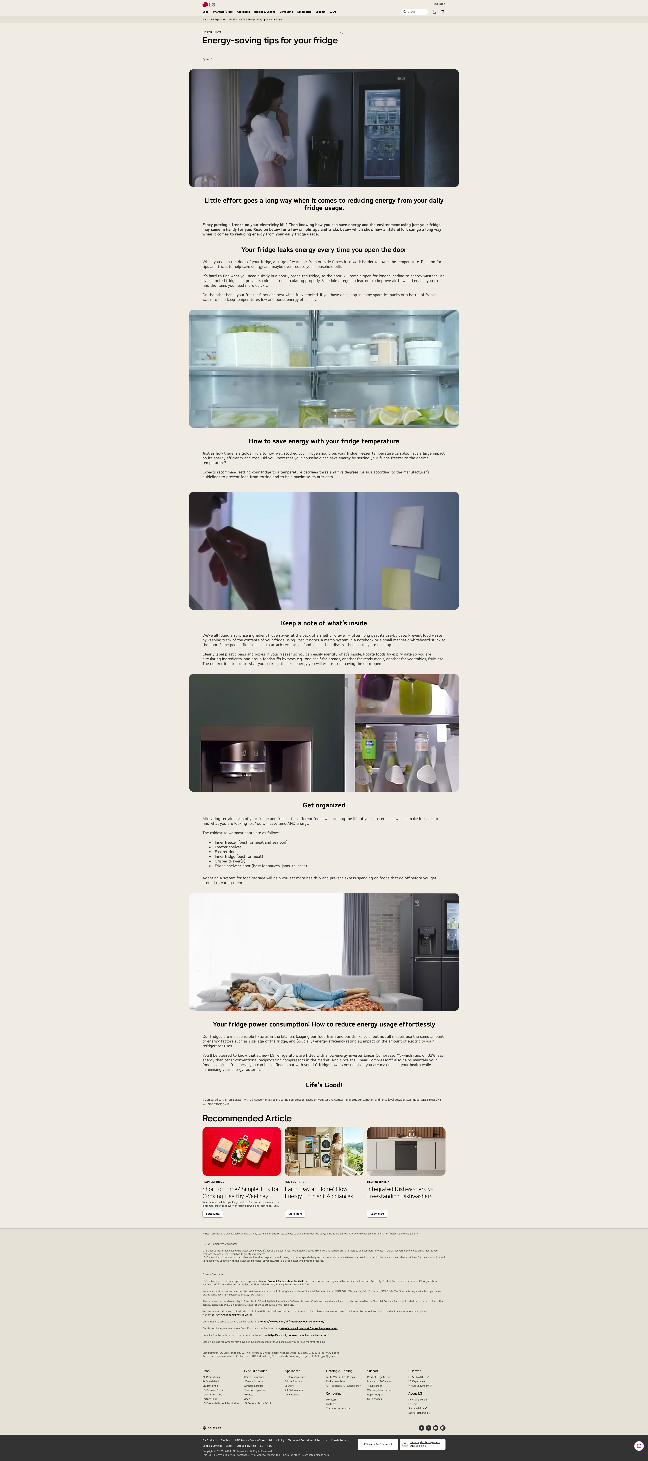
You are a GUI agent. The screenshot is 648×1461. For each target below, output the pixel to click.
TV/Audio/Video (223, 11)
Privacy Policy (276, 1440)
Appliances (243, 11)
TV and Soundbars (254, 1377)
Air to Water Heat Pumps (340, 1377)
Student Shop (210, 1385)
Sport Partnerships (419, 1412)
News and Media (417, 1399)
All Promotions (211, 1377)
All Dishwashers (294, 1390)
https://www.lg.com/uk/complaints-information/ (298, 1335)
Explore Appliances (295, 1377)
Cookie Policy (338, 1440)
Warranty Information (379, 1390)
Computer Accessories (339, 1408)
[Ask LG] (639, 1446)
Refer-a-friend (210, 1381)
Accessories (304, 11)
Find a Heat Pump (336, 1381)
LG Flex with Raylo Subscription (220, 1403)
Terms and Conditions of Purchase (307, 1440)
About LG (415, 1393)
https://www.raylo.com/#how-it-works (230, 1314)
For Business (209, 1440)
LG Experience (218, 19)
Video (247, 1398)
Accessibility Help (246, 1445)
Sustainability (416, 1408)
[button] (414, 12)
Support (320, 11)
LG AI (332, 11)
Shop (205, 11)
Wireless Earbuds (253, 1385)
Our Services (374, 1398)
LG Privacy (266, 1445)
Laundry (289, 1385)
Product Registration (379, 1377)
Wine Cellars (292, 1394)
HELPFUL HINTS (236, 19)
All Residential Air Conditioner (343, 1385)
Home (205, 19)
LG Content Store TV (255, 1403)
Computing (286, 11)
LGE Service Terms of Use (250, 1440)
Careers (412, 1404)
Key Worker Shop (212, 1394)
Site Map (226, 1440)
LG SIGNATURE (417, 1377)
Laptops (330, 1404)
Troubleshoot (374, 1385)
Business (438, 3)
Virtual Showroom (418, 1385)
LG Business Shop (212, 1390)
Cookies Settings (212, 1445)
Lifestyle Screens (253, 1381)
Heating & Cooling (265, 11)
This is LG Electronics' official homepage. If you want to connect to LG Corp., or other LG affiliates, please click (265, 1455)
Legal (229, 1445)
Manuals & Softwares (379, 1381)
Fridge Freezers (293, 1381)
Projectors (250, 1394)
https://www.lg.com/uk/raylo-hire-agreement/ (309, 1328)
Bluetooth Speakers (255, 1390)
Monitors (331, 1399)
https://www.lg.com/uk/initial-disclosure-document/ (292, 1321)
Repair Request (376, 1394)
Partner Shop (209, 1398)
